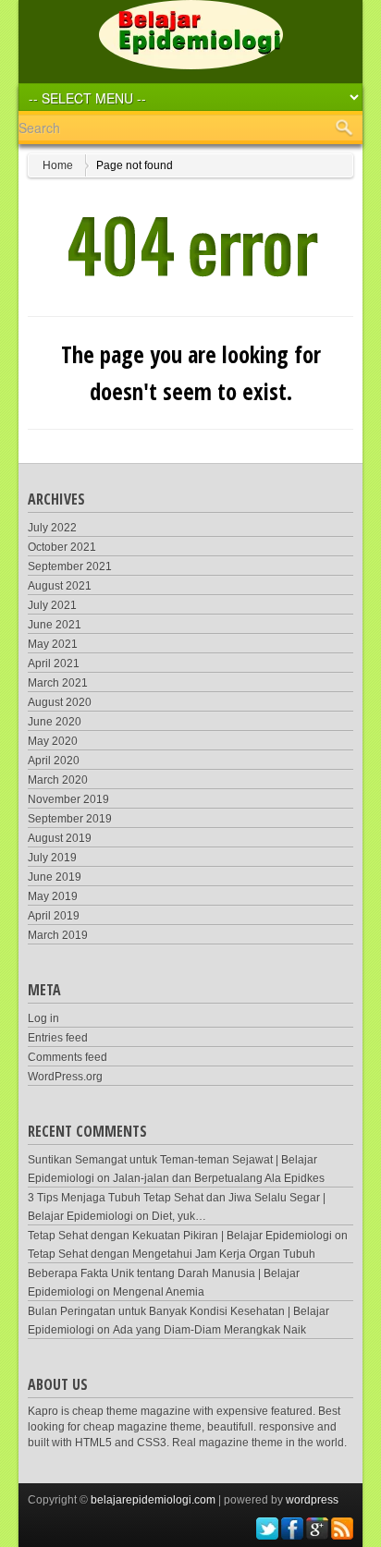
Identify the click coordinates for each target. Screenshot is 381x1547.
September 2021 (70, 566)
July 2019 (52, 857)
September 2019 (70, 818)
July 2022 (52, 527)
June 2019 (54, 877)
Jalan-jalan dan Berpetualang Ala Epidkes (219, 1178)
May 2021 (53, 644)
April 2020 (54, 760)
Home (58, 165)
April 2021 (54, 663)
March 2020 (58, 780)
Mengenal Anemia (158, 1291)
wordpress (312, 1499)
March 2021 (58, 682)
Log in (43, 1018)
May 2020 (53, 741)
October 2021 (62, 547)
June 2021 (54, 624)
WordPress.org (65, 1076)
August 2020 (60, 702)
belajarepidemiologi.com (153, 1499)
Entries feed (58, 1037)
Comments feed (67, 1057)
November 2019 (68, 799)
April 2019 (54, 915)
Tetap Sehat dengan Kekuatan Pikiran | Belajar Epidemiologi (180, 1235)
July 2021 (52, 605)
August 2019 (60, 838)
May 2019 (53, 896)
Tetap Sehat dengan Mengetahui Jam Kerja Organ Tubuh (171, 1254)
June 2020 (54, 721)
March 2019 (58, 935)
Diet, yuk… (179, 1216)
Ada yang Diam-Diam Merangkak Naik (209, 1329)
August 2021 (60, 585)
